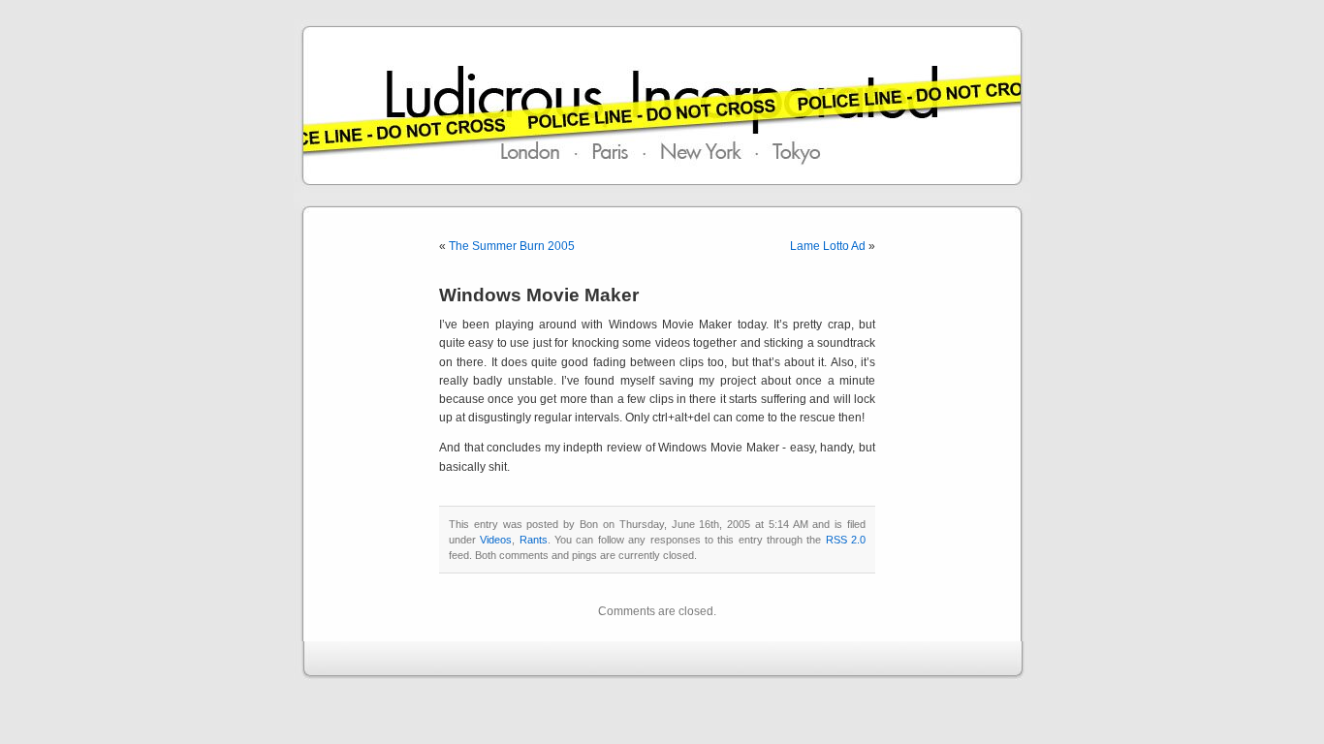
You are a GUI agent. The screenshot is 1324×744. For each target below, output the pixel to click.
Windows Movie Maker (539, 295)
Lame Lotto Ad (828, 246)
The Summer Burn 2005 (512, 246)
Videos (496, 539)
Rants (534, 539)
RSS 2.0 (846, 539)
